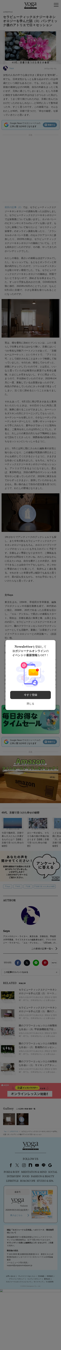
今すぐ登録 (30, 694)
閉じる (30, 703)
